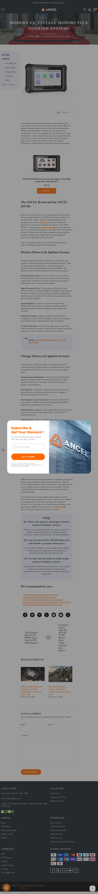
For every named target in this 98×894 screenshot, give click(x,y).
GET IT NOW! (28, 457)
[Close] (88, 423)
